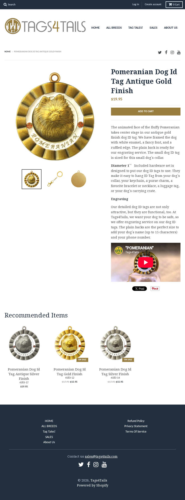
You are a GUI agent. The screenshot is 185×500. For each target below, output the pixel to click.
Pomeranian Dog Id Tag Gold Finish (70, 371)
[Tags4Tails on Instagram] (172, 52)
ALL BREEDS (114, 28)
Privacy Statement (136, 426)
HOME (95, 28)
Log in (135, 4)
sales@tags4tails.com (101, 456)
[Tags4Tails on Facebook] (166, 52)
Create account (153, 4)
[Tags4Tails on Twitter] (160, 52)
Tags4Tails (98, 480)
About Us (171, 28)
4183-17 (23, 382)
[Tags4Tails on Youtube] (178, 52)
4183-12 (69, 378)
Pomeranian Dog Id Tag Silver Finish (115, 371)
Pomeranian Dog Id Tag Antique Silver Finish (24, 374)
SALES (153, 28)
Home (8, 52)
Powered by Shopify (92, 485)
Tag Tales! (135, 28)
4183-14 (115, 378)
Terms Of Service (135, 431)
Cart (176, 4)
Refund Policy (135, 421)
